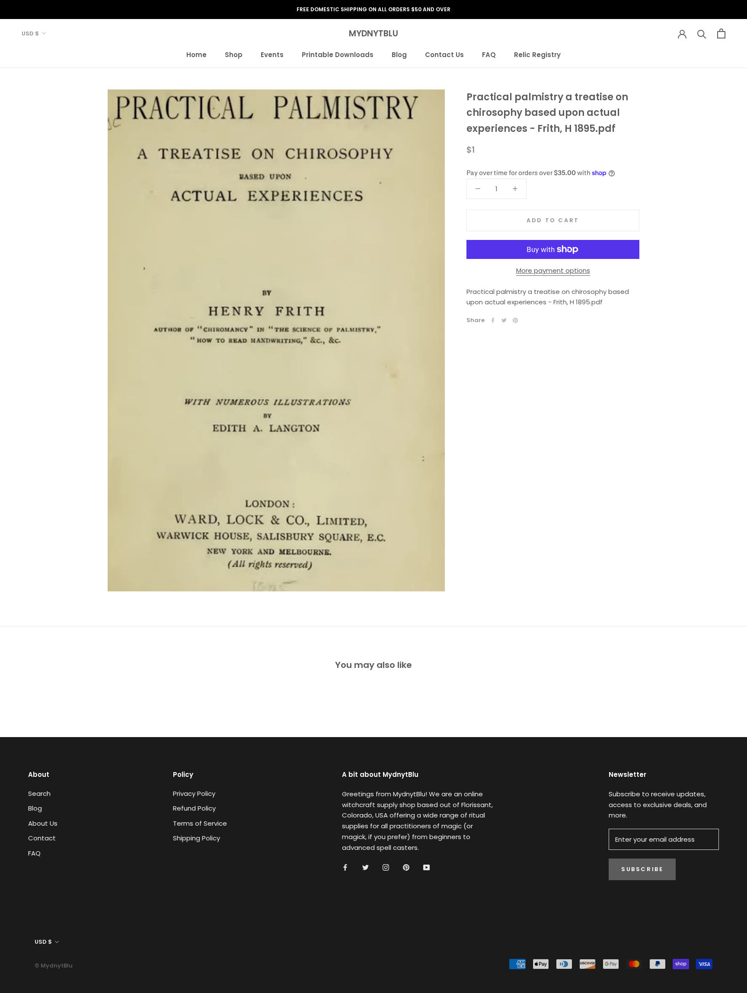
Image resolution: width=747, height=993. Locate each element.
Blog (399, 54)
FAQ (489, 54)
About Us (42, 823)
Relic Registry (537, 54)
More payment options (553, 270)
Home (196, 54)
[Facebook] (492, 320)
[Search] (701, 33)
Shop (234, 54)
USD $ (30, 33)
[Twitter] (504, 320)
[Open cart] (721, 33)
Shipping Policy (196, 838)
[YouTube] (426, 867)
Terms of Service (200, 823)
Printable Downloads (338, 54)
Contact (42, 838)
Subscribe (642, 869)
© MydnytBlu (54, 965)
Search (39, 793)
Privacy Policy (194, 793)
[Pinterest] (515, 320)
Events (272, 54)
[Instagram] (386, 867)
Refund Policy (194, 808)
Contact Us (444, 54)
